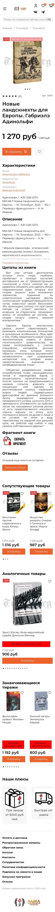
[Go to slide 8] (18, 668)
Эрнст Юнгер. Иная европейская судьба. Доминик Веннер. (23, 634)
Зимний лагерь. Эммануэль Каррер (40, 719)
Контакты (8, 857)
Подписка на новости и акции (22, 871)
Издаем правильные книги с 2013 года (24, 888)
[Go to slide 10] (22, 668)
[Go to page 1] (3, 559)
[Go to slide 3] (29, 89)
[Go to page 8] (18, 766)
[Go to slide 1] (25, 89)
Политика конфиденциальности (23, 867)
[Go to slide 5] (11, 668)
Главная (7, 28)
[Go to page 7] (16, 766)
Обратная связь (12, 847)
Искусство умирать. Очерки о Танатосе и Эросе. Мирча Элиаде (40, 523)
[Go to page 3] (7, 559)
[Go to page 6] (14, 766)
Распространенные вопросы (21, 842)
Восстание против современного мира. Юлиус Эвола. (11, 523)
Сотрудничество (13, 862)
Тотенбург (22, 28)
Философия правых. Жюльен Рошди (13, 719)
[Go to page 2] (5, 559)
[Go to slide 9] (20, 668)
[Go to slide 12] (26, 668)
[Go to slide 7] (16, 668)
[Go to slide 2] (27, 89)
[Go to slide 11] (24, 668)
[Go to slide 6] (14, 668)
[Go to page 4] (9, 766)
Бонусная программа (16, 876)
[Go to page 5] (11, 766)
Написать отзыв (15, 467)
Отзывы (7, 881)
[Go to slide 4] (9, 668)
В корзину (13, 551)
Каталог (7, 852)
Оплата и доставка (14, 837)
